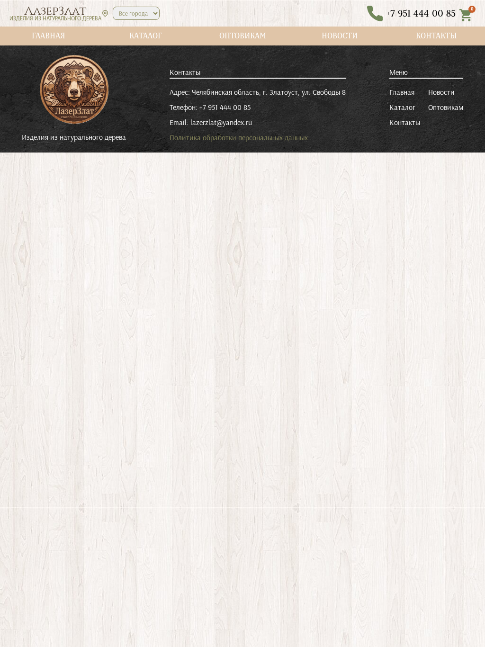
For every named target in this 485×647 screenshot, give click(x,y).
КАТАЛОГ (145, 35)
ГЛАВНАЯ (48, 35)
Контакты (404, 122)
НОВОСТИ (340, 35)
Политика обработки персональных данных (239, 137)
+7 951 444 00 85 (225, 107)
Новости (441, 92)
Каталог (402, 107)
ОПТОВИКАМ (242, 35)
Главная (401, 92)
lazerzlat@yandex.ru (221, 122)
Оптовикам (445, 107)
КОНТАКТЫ (436, 35)
